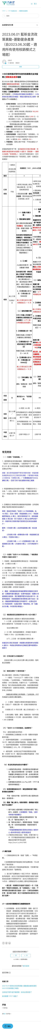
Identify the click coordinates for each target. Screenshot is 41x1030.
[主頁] (8, 5)
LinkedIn (9, 943)
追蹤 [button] (20, 67)
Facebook (3, 943)
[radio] (15, 955)
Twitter (6, 943)
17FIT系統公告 (12, 11)
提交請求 (26, 966)
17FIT (3, 11)
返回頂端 (5, 973)
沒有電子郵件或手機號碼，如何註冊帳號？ (17, 992)
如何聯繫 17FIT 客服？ (10, 996)
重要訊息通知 (23, 11)
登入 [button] (35, 4)
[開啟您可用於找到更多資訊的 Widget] (7, 1026)
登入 (4, 1013)
